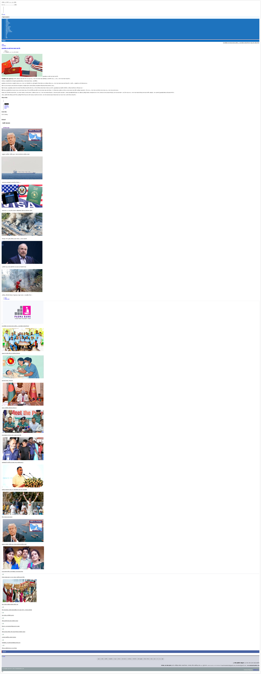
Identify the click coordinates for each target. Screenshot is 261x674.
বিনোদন (7, 25)
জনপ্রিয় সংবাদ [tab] (6, 299)
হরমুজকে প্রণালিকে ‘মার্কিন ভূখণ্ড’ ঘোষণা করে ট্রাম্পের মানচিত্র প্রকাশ (16, 154)
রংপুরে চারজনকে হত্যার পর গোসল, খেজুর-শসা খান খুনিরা (11, 435)
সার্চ (15, 4)
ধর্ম (6, 35)
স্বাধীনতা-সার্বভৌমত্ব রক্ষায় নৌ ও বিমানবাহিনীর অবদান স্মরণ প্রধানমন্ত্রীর (14, 489)
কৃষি (6, 34)
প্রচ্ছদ (7, 19)
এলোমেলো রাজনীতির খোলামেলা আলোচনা (9, 637)
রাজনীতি (7, 21)
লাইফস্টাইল (8, 29)
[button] (22, 65)
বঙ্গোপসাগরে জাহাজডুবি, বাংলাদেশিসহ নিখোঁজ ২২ (11, 182)
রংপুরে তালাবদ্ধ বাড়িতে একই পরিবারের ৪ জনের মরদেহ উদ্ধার (12, 571)
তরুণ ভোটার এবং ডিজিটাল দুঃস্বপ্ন (8, 615)
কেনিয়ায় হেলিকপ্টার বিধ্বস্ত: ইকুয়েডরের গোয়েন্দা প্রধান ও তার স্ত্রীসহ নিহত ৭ (17, 295)
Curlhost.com (256, 669)
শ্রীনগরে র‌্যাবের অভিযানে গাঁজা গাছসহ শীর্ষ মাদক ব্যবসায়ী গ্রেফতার (13, 631)
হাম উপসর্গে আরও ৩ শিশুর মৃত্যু (236, 42)
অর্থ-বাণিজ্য (8, 27)
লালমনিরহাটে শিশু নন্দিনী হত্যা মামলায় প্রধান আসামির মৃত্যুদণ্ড (12, 462)
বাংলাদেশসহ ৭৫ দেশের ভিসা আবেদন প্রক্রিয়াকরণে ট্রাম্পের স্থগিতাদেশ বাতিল (17, 210)
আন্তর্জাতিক (8, 23)
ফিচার (7, 32)
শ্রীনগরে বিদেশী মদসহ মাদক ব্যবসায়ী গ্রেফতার (10, 620)
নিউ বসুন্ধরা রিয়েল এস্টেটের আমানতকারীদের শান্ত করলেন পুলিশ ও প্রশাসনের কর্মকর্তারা (17, 609)
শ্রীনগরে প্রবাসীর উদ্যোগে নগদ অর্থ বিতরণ (9, 648)
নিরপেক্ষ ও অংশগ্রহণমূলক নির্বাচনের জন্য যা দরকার (10, 626)
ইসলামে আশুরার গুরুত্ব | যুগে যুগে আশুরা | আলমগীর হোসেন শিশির (13, 577)
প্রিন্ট (6, 37)
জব (6, 36)
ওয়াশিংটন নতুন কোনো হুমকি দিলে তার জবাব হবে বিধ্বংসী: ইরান (14, 267)
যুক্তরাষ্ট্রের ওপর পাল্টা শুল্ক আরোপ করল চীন (11, 48)
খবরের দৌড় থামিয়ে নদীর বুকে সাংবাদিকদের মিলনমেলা (222, 42)
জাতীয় (7, 20)
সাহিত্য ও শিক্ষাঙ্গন (9, 31)
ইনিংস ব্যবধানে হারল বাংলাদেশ (7, 517)
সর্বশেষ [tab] (5, 297)
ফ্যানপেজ (4, 651)
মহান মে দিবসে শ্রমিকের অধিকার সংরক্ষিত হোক (10, 604)
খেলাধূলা (7, 24)
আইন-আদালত (8, 26)
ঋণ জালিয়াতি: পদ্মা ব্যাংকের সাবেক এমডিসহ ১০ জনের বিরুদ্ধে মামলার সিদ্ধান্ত (199, 42)
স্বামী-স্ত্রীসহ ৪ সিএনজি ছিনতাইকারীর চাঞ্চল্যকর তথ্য (11, 642)
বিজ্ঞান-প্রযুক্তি (8, 30)
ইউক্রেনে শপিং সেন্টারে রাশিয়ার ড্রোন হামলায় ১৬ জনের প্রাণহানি (14, 238)
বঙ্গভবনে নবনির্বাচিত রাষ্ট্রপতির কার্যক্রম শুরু (249, 42)
